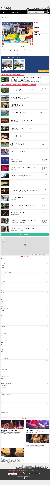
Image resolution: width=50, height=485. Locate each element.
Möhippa (2, 353)
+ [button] (2, 238)
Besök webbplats (38, 25)
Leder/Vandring (4, 340)
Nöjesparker (3, 362)
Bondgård (3, 290)
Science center (4, 374)
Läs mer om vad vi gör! (34, 474)
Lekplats (2, 344)
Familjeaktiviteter (4, 306)
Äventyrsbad (3, 270)
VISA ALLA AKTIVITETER (24, 234)
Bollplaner (3, 288)
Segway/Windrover (4, 376)
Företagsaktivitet (4, 308)
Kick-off (2, 328)
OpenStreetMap (40, 254)
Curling (2, 297)
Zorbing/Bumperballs (5, 412)
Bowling (2, 292)
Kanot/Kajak (3, 326)
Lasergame (3, 337)
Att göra (5, 12)
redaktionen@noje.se (27, 476)
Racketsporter (4, 371)
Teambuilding (3, 399)
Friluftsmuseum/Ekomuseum (6, 313)
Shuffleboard (3, 381)
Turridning (3, 408)
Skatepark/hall (3, 387)
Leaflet (33, 254)
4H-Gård (2, 258)
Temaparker (3, 403)
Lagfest (2, 335)
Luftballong (3, 347)
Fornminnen (3, 310)
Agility (2, 260)
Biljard (2, 283)
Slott (2, 392)
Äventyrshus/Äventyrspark (6, 272)
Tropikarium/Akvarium (5, 405)
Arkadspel (3, 265)
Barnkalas (3, 281)
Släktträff (3, 390)
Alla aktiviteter (5, 415)
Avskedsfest (3, 274)
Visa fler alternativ (43, 71)
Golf (1, 317)
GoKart (2, 315)
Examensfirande (4, 303)
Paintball (2, 367)
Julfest (2, 324)
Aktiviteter (9, 14)
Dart (1, 299)
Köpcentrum (3, 333)
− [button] (2, 240)
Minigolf (2, 351)
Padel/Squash (3, 365)
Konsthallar (3, 331)
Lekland (2, 342)
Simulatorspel (3, 385)
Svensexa (2, 396)
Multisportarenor (4, 358)
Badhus (2, 279)
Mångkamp (3, 349)
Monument (3, 356)
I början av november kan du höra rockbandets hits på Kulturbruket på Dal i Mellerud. (35, 432)
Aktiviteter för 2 (4, 263)
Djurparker (3, 301)
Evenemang (15, 12)
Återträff (2, 267)
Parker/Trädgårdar (4, 369)
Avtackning (3, 276)
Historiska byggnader (5, 319)
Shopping (2, 378)
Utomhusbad (3, 410)
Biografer (3, 285)
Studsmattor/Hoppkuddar (6, 394)
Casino (2, 294)
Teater (2, 401)
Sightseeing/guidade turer (6, 383)
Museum (2, 360)
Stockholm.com (3, 14)
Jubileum (2, 322)
